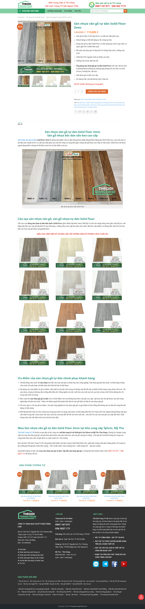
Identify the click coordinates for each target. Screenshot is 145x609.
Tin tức (77, 11)
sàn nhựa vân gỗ (106, 105)
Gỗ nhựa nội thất (66, 581)
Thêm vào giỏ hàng (97, 92)
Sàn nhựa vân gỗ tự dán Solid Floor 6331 (86, 497)
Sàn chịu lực (87, 584)
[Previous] (21, 47)
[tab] (20, 124)
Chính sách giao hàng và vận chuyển (32, 558)
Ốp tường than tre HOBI (53, 581)
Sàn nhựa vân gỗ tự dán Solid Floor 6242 (114, 497)
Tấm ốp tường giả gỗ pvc (104, 592)
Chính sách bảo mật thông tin (30, 552)
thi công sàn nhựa (91, 107)
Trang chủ (21, 17)
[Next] (67, 47)
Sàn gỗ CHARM (44, 584)
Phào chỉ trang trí (58, 594)
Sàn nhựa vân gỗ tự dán (27, 140)
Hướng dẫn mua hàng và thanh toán (32, 561)
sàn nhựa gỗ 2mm (107, 102)
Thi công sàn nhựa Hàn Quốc (35, 17)
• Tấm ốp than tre (23, 581)
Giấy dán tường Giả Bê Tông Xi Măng (95, 589)
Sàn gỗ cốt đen (54, 584)
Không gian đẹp (55, 11)
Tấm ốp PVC (113, 581)
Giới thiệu (23, 549)
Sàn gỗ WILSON (77, 584)
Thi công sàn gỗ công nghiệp (89, 594)
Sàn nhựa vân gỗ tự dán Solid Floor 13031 (59, 497)
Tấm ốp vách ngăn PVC (30, 584)
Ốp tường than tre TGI (37, 581)
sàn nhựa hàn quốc (84, 105)
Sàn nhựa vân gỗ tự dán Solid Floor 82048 (31, 497)
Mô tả (20, 124)
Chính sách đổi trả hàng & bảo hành (32, 555)
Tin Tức (22, 563)
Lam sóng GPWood (102, 581)
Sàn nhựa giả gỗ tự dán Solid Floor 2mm (59, 17)
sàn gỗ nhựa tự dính (83, 102)
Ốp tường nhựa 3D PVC (64, 592)
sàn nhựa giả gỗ (95, 102)
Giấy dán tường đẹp (57, 589)
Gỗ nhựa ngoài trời (79, 581)
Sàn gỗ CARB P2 (66, 584)
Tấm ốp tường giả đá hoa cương (83, 592)
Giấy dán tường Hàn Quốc (74, 589)
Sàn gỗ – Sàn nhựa (72, 594)
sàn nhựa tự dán (95, 105)
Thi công (68, 11)
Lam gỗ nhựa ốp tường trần (46, 592)
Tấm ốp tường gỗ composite (41, 594)
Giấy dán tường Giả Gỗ (28, 592)
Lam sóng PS (90, 581)
